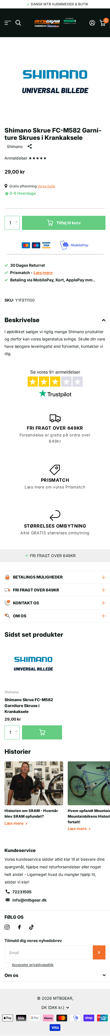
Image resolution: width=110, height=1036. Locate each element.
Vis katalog (8, 23)
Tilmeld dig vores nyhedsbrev (33, 940)
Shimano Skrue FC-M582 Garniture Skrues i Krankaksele (29, 705)
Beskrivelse (22, 320)
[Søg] (18, 23)
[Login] (92, 23)
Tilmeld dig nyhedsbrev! (99, 952)
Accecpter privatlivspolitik (33, 965)
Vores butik (46, 186)
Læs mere (14, 823)
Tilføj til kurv (68, 222)
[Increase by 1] (18, 218)
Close (55, 975)
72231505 (22, 891)
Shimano (15, 146)
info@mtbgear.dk (29, 900)
